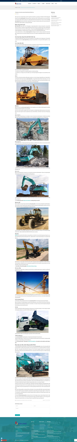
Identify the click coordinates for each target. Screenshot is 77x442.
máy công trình (23, 400)
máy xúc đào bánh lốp (32, 341)
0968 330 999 (20, 436)
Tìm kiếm (33, 424)
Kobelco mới (53, 13)
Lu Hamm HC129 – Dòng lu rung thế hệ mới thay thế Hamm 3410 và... (56, 23)
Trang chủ (29, 3)
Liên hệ (52, 3)
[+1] (49, 400)
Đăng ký (33, 427)
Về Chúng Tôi (34, 3)
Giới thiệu (49, 425)
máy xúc (26, 400)
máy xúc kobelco (30, 400)
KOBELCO (39, 3)
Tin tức (56, 3)
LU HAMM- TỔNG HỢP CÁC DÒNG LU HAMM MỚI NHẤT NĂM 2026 (56, 18)
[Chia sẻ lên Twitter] (46, 400)
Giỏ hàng (33, 428)
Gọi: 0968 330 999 (18, 0)
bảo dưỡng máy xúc (18, 400)
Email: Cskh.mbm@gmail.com (26, 0)
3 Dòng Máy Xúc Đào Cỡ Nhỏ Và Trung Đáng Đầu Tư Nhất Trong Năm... (56, 25)
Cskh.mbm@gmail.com (20, 435)
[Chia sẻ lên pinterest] (48, 400)
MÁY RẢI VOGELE (48, 3)
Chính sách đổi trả (42, 427)
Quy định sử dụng (42, 428)
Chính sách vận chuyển (42, 425)
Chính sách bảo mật (42, 424)
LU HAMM (43, 3)
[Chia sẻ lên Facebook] (45, 400)
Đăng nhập (33, 425)
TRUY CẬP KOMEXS (50, 427)
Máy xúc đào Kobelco (27, 200)
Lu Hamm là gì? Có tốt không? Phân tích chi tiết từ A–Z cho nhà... (56, 20)
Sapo (27, 440)
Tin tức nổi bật (53, 16)
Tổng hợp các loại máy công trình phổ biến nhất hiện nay (24, 12)
